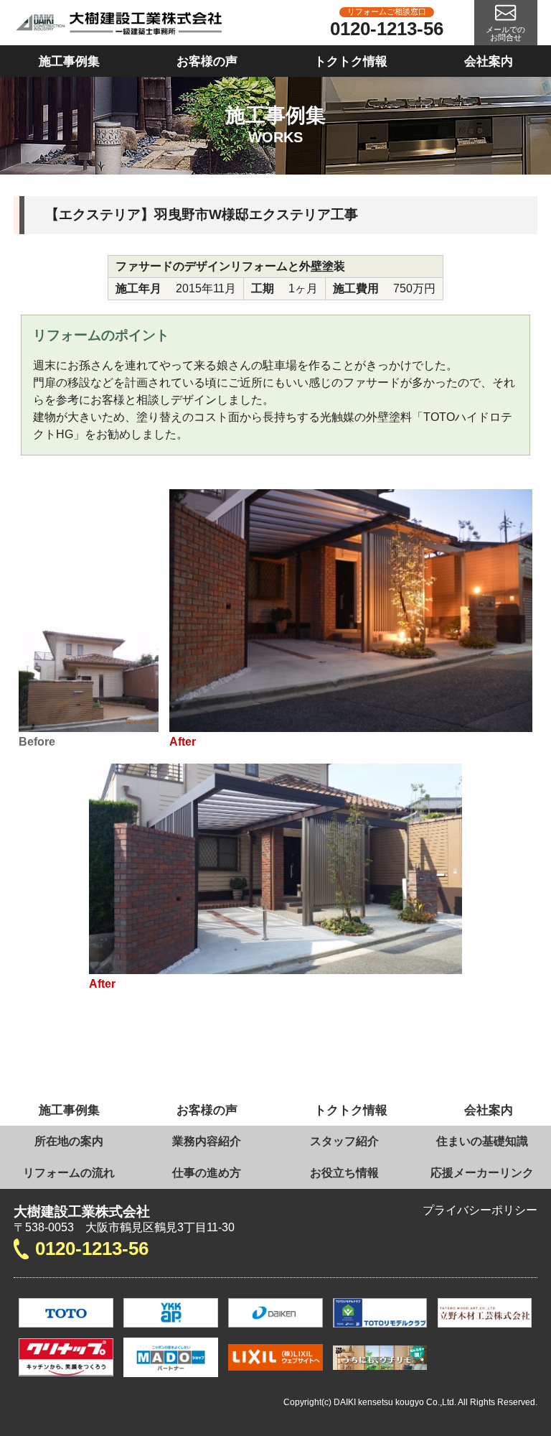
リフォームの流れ (69, 1173)
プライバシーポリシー (480, 1210)
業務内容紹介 (206, 1141)
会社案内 (488, 61)
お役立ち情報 (344, 1173)
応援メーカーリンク (482, 1173)
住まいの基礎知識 (482, 1141)
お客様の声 (206, 61)
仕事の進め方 (206, 1173)
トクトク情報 (350, 61)
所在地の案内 (68, 1141)
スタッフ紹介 (344, 1141)
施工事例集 (69, 61)
